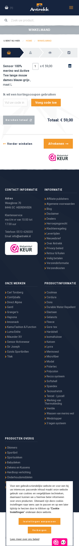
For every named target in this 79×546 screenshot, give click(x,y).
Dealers (51, 218)
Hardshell (52, 331)
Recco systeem (55, 376)
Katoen (50, 341)
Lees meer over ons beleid (24, 539)
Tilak (10, 356)
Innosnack (13, 321)
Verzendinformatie (57, 263)
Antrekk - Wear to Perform (39, 8)
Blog (49, 208)
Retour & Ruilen (55, 253)
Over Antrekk (54, 243)
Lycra (49, 346)
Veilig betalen (54, 258)
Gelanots (51, 317)
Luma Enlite (14, 331)
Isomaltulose (54, 336)
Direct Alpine (14, 302)
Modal (50, 361)
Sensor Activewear (18, 341)
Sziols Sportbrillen (18, 351)
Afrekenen (56, 144)
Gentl (10, 307)
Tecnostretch (54, 391)
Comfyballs (13, 297)
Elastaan (51, 312)
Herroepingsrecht (56, 223)
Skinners (12, 447)
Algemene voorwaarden (60, 203)
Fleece (50, 321)
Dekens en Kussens (18, 467)
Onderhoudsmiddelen (19, 477)
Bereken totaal (17, 120)
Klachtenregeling (56, 228)
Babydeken (13, 462)
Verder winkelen (19, 144)
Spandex (51, 386)
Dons (49, 302)
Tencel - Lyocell (55, 396)
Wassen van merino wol (60, 413)
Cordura (51, 297)
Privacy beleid (54, 248)
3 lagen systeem (56, 423)
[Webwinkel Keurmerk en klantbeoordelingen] (58, 157)
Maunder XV (14, 336)
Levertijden (53, 233)
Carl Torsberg (15, 292)
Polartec (51, 366)
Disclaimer (52, 213)
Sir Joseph (13, 346)
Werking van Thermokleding (53, 402)
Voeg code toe (46, 102)
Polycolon (52, 371)
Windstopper (54, 418)
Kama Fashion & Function (21, 326)
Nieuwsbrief (53, 238)
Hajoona (12, 317)
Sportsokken (14, 457)
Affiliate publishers (57, 198)
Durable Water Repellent (61, 307)
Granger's (12, 312)
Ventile (50, 408)
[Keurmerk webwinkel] (21, 248)
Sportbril (12, 452)
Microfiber (52, 356)
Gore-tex (51, 326)
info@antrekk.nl (21, 236)
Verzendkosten (55, 268)
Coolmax (51, 292)
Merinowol (52, 351)
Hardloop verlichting (19, 472)
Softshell (51, 381)
